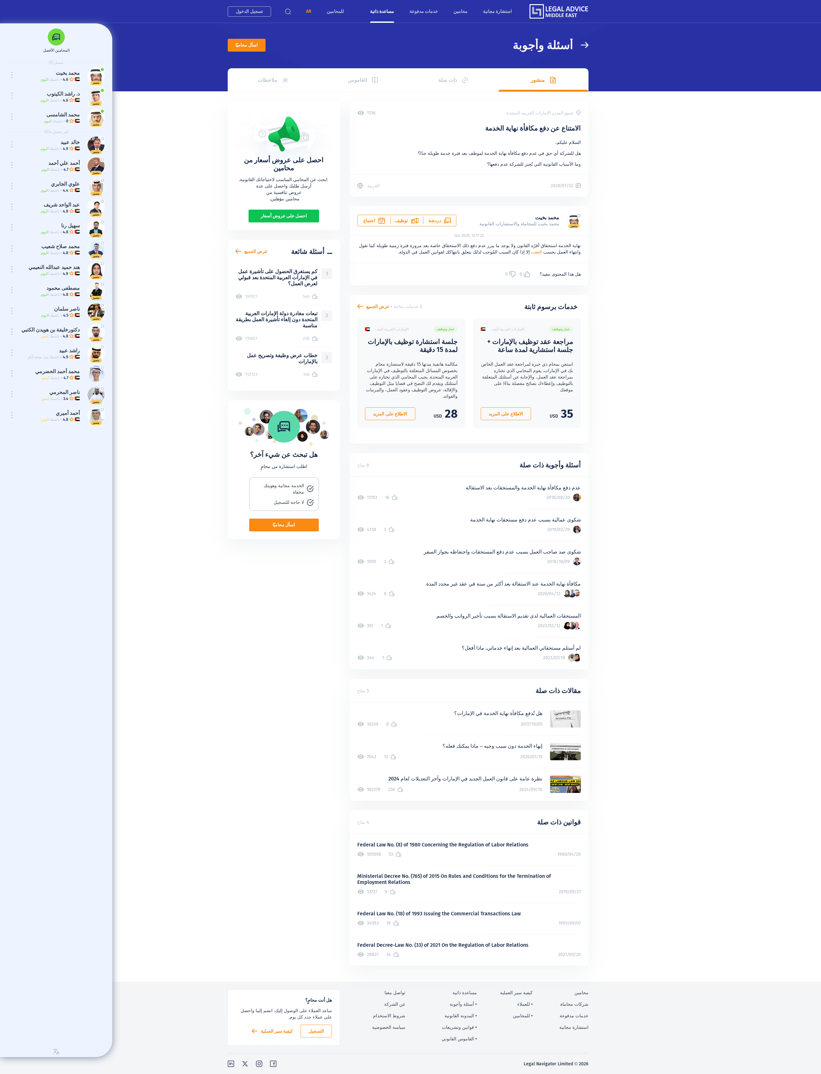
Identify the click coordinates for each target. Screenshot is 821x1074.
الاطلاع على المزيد (506, 413)
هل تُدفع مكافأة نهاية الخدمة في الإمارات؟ (498, 713)
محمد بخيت (547, 217)
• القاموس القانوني (459, 1039)
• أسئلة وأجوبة (463, 1004)
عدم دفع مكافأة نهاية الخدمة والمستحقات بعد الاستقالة (523, 488)
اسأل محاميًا (246, 45)
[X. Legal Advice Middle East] (245, 1064)
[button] (308, 11)
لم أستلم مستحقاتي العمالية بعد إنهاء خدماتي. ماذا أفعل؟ (521, 648)
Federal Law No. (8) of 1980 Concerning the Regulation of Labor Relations (443, 845)
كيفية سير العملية (277, 1031)
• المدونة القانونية (460, 1015)
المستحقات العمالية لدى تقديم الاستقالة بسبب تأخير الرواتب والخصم (508, 616)
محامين (460, 11)
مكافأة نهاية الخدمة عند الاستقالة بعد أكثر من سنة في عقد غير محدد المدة (503, 584)
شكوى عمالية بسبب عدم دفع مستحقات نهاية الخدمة (525, 520)
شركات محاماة (574, 1004)
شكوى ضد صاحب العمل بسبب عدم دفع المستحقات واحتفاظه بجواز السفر (502, 552)
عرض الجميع (377, 306)
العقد (537, 252)
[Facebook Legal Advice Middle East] (273, 1064)
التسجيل (316, 1031)
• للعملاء (525, 1004)
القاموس (357, 80)
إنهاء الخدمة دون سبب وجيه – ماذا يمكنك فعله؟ (492, 746)
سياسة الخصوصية (388, 1027)
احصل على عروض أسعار (284, 215)
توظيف (401, 220)
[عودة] (580, 45)
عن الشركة (394, 1004)
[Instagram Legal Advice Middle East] (259, 1064)
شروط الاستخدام (389, 1015)
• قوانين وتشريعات (459, 1027)
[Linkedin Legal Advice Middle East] (231, 1064)
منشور (538, 80)
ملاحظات (267, 80)
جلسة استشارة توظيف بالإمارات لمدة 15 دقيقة (413, 345)
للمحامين (335, 11)
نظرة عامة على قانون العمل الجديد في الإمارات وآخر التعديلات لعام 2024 (465, 779)
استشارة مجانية (497, 11)
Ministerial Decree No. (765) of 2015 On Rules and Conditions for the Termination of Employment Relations (454, 879)
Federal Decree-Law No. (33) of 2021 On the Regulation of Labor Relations (443, 945)
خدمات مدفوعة (424, 11)
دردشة (434, 220)
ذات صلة (447, 80)
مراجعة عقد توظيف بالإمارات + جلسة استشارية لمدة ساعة (530, 345)
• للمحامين (523, 1015)
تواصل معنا (395, 992)
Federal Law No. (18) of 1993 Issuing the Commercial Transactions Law (439, 914)
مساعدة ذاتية (382, 11)
